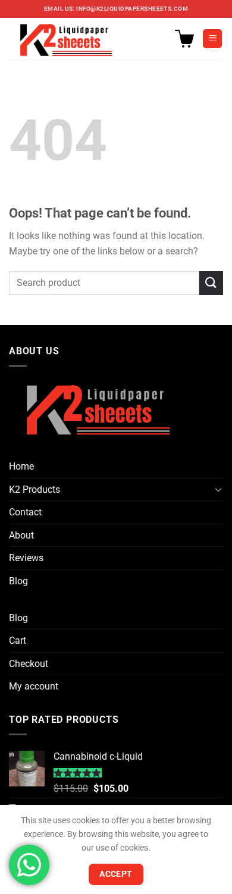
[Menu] (212, 39)
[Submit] (211, 282)
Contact (25, 512)
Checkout (28, 663)
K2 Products (34, 489)
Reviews (26, 558)
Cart (17, 640)
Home (21, 466)
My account (33, 686)
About (21, 535)
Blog (18, 581)
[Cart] (184, 38)
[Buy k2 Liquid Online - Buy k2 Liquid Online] (68, 38)
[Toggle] (218, 489)
